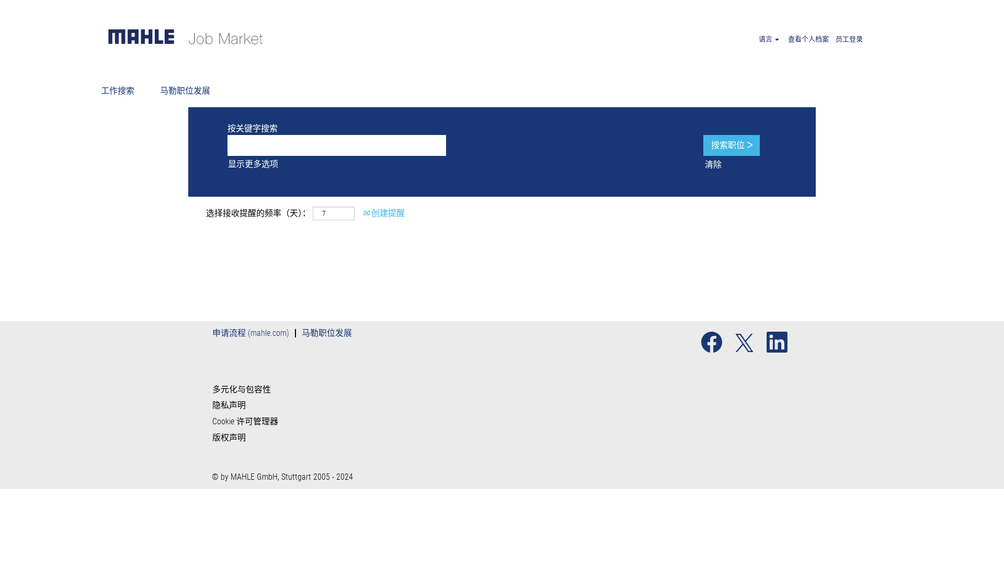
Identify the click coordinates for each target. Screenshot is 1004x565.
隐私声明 (229, 405)
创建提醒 (387, 213)
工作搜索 (117, 91)
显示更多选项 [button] (253, 164)
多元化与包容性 (241, 389)
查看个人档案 (808, 39)
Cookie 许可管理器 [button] (245, 421)
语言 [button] (766, 39)
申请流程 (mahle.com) (250, 333)
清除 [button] (713, 165)
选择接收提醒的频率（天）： (258, 213)
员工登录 (849, 39)
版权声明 (229, 438)
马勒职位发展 (185, 91)
